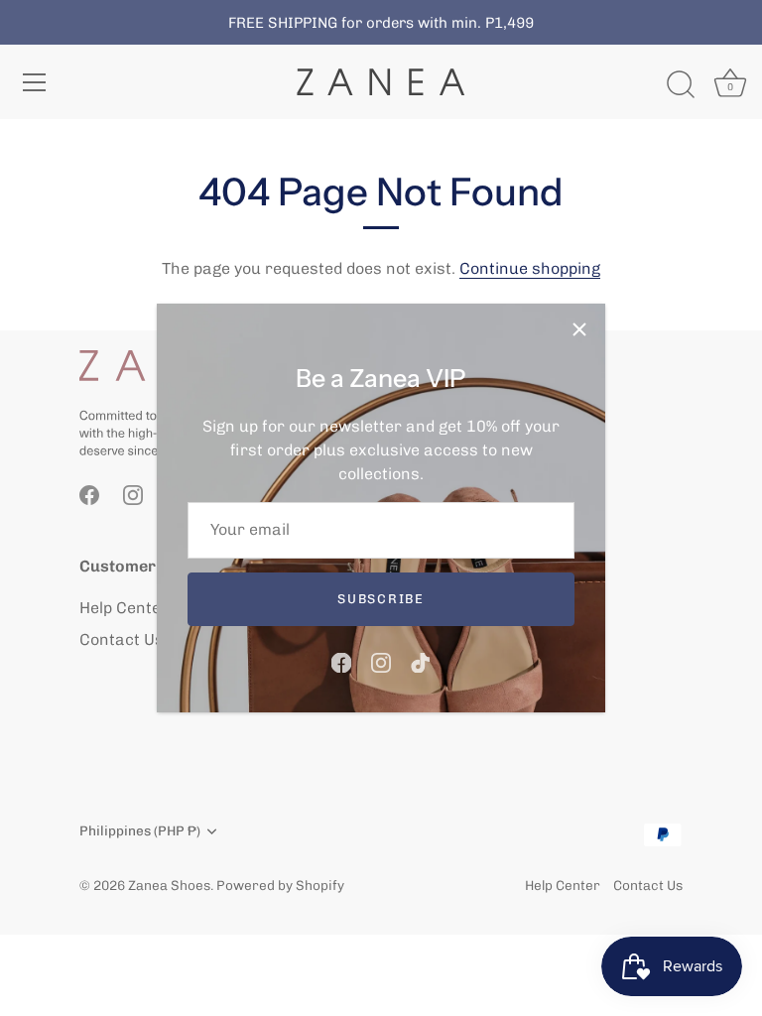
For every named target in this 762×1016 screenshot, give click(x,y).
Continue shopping (529, 268)
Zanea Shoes (169, 885)
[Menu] (35, 82)
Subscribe (380, 598)
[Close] (579, 329)
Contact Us (121, 639)
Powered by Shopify (280, 885)
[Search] (680, 85)
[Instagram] (381, 661)
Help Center (124, 607)
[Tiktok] (421, 661)
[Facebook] (341, 661)
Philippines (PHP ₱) (139, 830)
